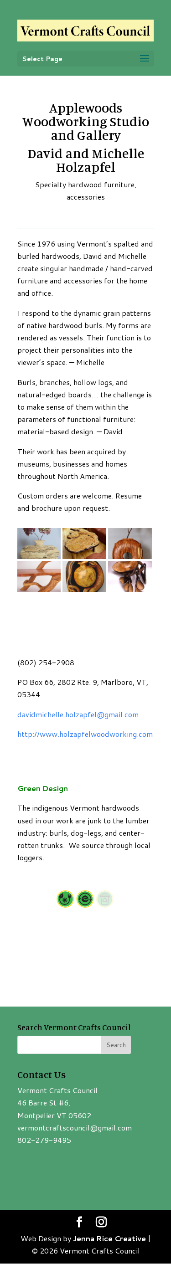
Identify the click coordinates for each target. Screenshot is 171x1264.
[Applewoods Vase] (130, 559)
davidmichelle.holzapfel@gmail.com (78, 714)
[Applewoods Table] (84, 559)
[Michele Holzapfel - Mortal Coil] (84, 591)
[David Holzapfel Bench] (39, 591)
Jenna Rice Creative (109, 1238)
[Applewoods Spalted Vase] (39, 559)
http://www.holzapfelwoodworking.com (85, 734)
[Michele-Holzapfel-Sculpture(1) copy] (130, 591)
